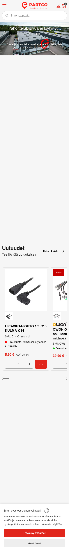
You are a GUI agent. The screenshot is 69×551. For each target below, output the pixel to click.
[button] (26, 316)
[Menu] (4, 5)
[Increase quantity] (29, 364)
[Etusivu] (30, 33)
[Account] (58, 6)
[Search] (34, 15)
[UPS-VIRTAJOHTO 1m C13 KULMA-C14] (26, 290)
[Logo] (34, 5)
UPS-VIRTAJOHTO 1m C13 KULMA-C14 (26, 328)
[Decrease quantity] (8, 364)
